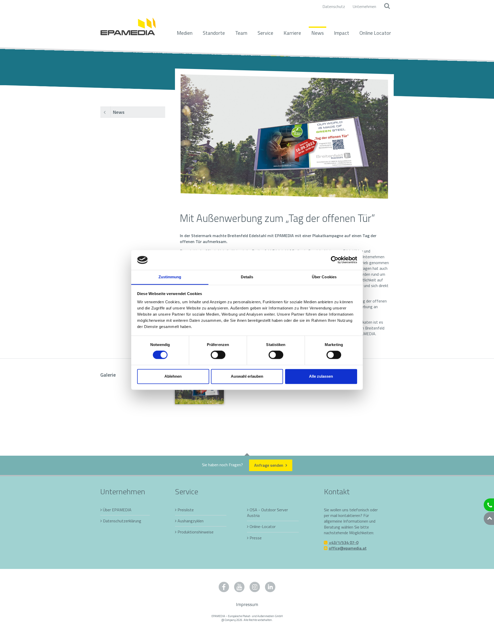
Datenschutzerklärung (122, 521)
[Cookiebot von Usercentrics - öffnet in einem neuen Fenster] (334, 260)
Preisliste (186, 510)
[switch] (218, 355)
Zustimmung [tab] (169, 277)
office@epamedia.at (348, 548)
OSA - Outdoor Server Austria (267, 512)
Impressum (247, 604)
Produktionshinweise (196, 532)
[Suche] (387, 6)
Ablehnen (173, 376)
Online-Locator (263, 526)
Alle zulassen (321, 376)
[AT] (128, 23)
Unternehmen (364, 6)
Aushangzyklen (191, 521)
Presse (256, 538)
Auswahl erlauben (247, 376)
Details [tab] (247, 277)
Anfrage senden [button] (269, 465)
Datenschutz (333, 6)
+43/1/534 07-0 (343, 542)
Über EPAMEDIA (117, 510)
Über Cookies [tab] (324, 277)
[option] (284, 136)
